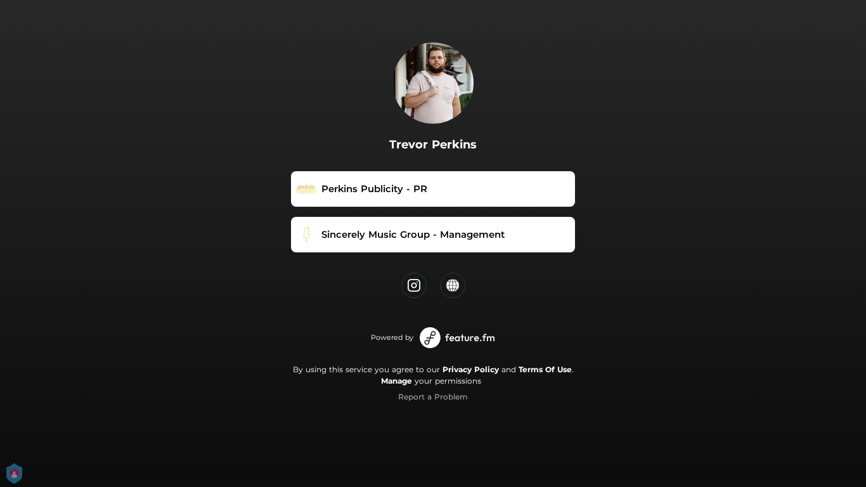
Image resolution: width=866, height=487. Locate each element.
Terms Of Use (545, 369)
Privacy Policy (471, 369)
